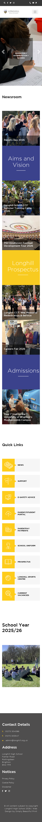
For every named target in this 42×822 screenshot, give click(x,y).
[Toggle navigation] (35, 12)
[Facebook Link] (7, 3)
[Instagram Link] (13, 3)
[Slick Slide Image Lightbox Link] (21, 666)
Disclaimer (6, 787)
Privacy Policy (8, 779)
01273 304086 (12, 731)
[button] (3, 52)
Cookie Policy (8, 783)
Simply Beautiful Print (26, 811)
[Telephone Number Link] (30, 3)
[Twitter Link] (10, 3)
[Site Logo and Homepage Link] (11, 11)
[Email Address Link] (34, 3)
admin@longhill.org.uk (17, 740)
